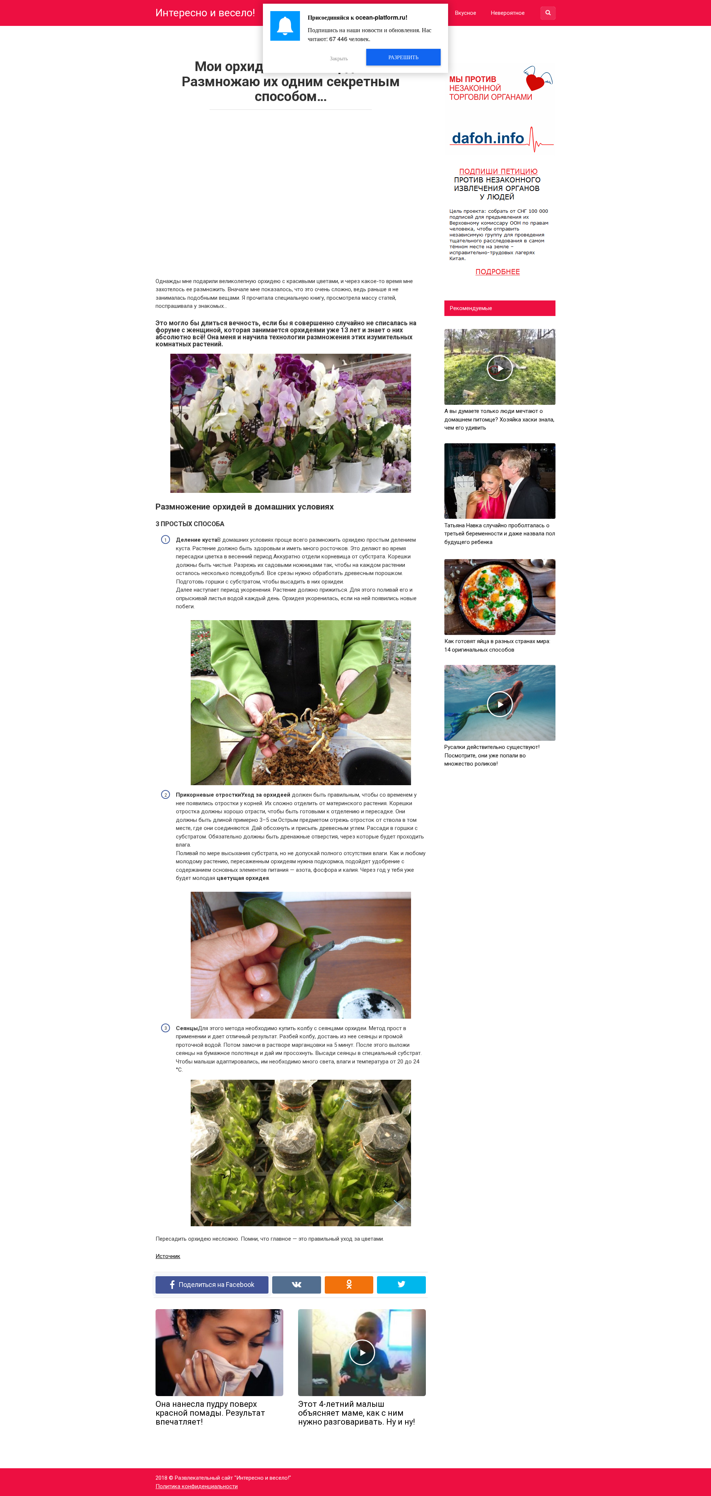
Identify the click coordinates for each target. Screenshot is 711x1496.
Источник (168, 1256)
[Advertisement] (290, 191)
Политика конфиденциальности (197, 1486)
